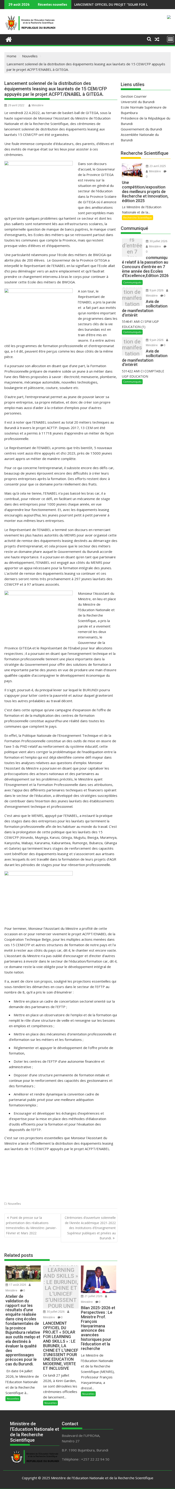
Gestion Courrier (134, 96)
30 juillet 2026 (55, 1312)
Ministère (38, 105)
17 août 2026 (17, 1285)
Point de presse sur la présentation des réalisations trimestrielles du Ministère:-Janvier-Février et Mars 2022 (31, 1225)
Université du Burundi (137, 101)
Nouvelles (14, 1204)
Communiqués (132, 282)
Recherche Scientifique (137, 217)
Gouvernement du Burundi (141, 129)
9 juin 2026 (156, 290)
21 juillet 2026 (93, 1296)
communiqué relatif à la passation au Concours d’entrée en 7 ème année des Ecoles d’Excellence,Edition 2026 (132, 249)
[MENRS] (9, 39)
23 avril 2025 (157, 166)
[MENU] (170, 39)
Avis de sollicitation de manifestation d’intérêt (132, 298)
